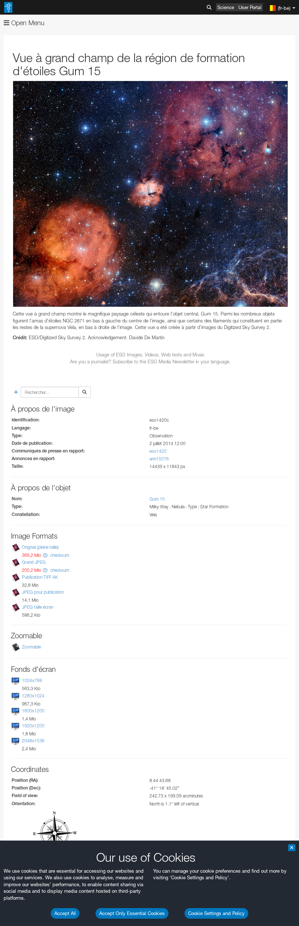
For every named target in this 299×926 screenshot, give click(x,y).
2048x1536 (33, 740)
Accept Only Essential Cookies (132, 913)
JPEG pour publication (43, 592)
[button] (45, 555)
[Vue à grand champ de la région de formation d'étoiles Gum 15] (150, 194)
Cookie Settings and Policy (216, 913)
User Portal (249, 7)
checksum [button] (59, 555)
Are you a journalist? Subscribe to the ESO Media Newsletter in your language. (150, 361)
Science (225, 7)
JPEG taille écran (37, 607)
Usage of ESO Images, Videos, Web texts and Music (150, 354)
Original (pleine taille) (40, 547)
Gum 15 (157, 499)
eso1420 (158, 451)
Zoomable (31, 647)
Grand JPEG (34, 562)
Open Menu (26, 23)
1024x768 (32, 681)
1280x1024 (33, 696)
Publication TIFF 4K (40, 577)
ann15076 (159, 459)
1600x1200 (33, 710)
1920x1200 (33, 725)
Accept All (65, 913)
